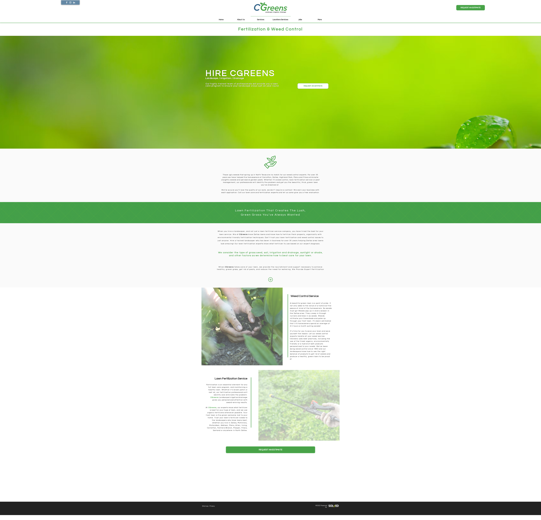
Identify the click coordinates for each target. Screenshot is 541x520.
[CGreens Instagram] (70, 2)
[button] (470, 7)
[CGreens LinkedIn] (74, 2)
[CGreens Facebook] (66, 2)
